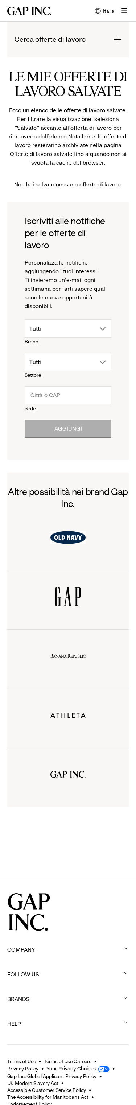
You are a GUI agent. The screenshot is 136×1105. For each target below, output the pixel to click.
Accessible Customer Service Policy (46, 1090)
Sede (30, 408)
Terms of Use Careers (67, 1061)
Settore (33, 375)
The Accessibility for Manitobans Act (47, 1097)
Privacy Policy (22, 1069)
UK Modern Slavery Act (32, 1083)
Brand (31, 341)
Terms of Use (21, 1061)
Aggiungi (68, 428)
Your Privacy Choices (71, 1068)
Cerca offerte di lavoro (50, 39)
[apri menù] (124, 11)
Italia (104, 11)
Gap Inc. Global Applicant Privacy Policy (51, 1076)
